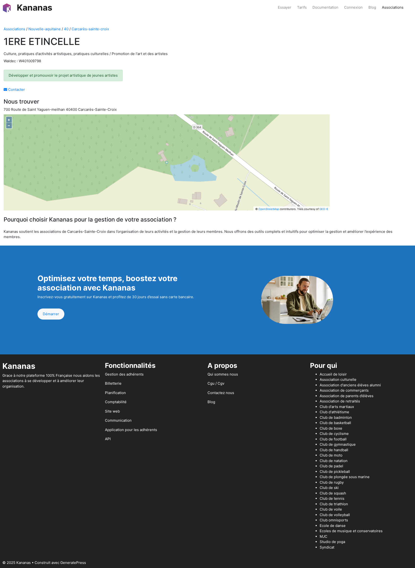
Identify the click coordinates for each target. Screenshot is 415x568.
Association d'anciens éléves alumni (350, 385)
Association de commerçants (344, 390)
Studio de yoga (332, 541)
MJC (323, 536)
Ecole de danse (333, 525)
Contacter (16, 89)
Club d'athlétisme (334, 412)
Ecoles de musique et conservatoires (351, 531)
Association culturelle (338, 379)
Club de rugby (332, 482)
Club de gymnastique (338, 444)
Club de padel (331, 466)
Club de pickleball (335, 471)
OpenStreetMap (268, 209)
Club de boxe (331, 428)
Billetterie (113, 383)
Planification (115, 392)
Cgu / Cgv (216, 383)
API (108, 439)
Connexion (353, 7)
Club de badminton (336, 417)
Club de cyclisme (334, 433)
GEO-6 (323, 209)
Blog (372, 7)
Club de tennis (332, 498)
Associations (392, 7)
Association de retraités (340, 401)
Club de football (333, 439)
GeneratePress (73, 562)
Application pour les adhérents (131, 429)
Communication (118, 420)
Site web (112, 411)
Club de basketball (335, 422)
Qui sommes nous (223, 374)
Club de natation (334, 460)
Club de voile (331, 509)
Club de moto (331, 455)
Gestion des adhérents (124, 374)
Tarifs (302, 7)
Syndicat (327, 547)
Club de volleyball (335, 514)
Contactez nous (221, 392)
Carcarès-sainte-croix (90, 29)
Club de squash (333, 493)
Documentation (325, 7)
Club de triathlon (334, 504)
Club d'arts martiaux (337, 406)
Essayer (284, 7)
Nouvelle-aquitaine (44, 29)
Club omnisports (334, 520)
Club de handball (334, 450)
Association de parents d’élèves (346, 396)
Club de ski (329, 487)
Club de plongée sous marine (345, 477)
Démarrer (51, 314)
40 (66, 29)
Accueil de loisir (333, 374)
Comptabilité (116, 402)
